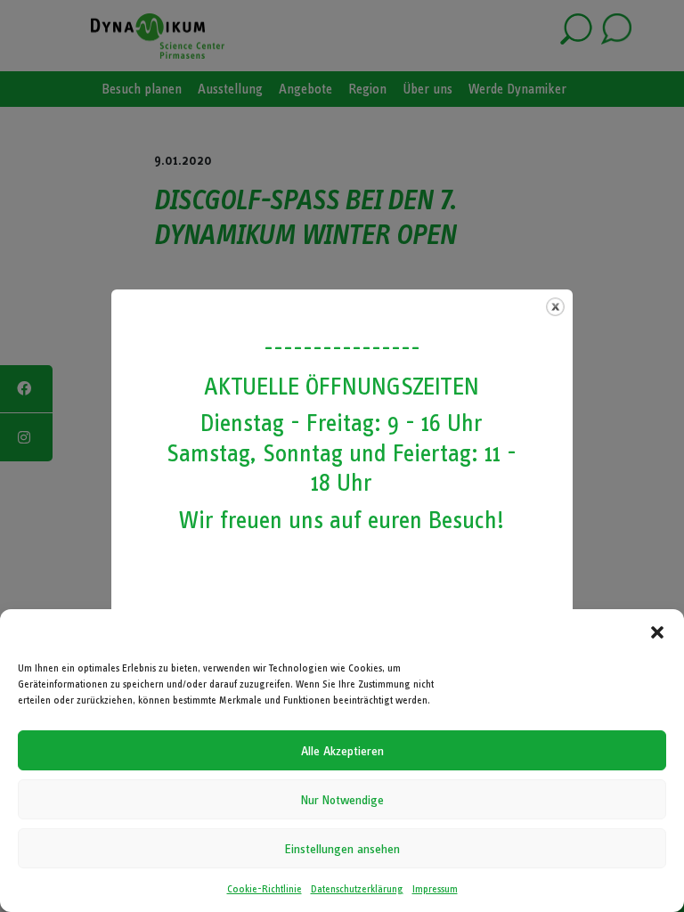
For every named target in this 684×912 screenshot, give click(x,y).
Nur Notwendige (342, 800)
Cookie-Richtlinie (264, 889)
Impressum (435, 889)
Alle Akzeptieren (342, 751)
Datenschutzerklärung (357, 889)
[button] (657, 632)
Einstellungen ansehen (342, 849)
